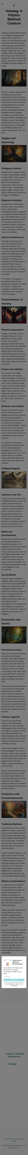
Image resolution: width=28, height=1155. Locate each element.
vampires (10, 45)
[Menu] (2, 3)
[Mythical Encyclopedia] (14, 3)
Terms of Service (13, 1139)
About (5, 1139)
